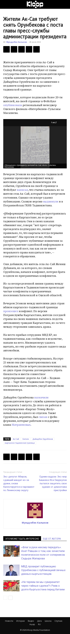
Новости (9, 621)
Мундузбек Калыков (16, 42)
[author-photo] (35, 518)
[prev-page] (5, 598)
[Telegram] (29, 49)
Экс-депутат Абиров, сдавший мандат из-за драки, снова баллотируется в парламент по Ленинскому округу (18, 483)
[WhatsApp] (36, 49)
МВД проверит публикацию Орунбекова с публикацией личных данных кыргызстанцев (43, 570)
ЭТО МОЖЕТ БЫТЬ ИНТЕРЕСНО (22, 538)
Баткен (26, 439)
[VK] (21, 49)
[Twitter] (14, 49)
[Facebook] (6, 49)
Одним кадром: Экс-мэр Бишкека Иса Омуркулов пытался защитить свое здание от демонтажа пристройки (53, 483)
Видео (31, 621)
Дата (39, 621)
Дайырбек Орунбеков (43, 439)
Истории (20, 621)
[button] (5, 4)
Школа (48, 621)
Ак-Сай (16, 439)
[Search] (65, 4)
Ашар (32, 624)
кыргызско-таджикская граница (20, 443)
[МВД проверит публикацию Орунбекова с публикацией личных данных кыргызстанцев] (11, 570)
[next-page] (10, 598)
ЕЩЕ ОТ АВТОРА (52, 538)
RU (39, 624)
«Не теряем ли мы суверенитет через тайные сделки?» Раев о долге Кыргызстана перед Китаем (43, 585)
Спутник (58, 621)
